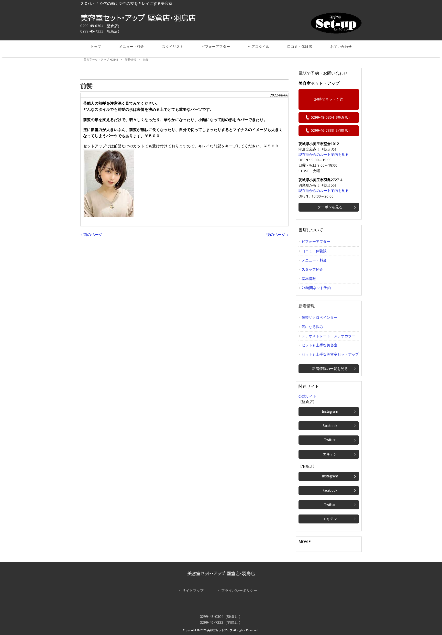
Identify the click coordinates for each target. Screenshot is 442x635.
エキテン (330, 454)
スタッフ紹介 (312, 269)
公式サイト (307, 396)
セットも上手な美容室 (319, 345)
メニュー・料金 (314, 260)
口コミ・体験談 (314, 251)
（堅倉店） (331, 117)
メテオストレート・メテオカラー (328, 336)
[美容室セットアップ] (137, 20)
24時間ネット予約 (328, 99)
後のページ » (277, 234)
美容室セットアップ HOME (101, 59)
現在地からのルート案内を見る (324, 154)
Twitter (330, 440)
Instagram (330, 411)
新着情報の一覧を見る (330, 369)
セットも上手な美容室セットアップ (330, 354)
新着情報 (130, 59)
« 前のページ (91, 234)
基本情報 (309, 279)
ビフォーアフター (316, 241)
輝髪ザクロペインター (319, 317)
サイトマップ (193, 590)
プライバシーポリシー (239, 590)
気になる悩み (312, 327)
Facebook (330, 426)
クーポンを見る (329, 207)
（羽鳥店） (331, 130)
